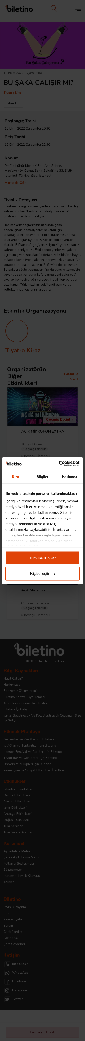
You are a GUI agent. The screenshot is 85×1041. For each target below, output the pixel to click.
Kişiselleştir (40, 573)
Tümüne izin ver (42, 558)
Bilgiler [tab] (43, 477)
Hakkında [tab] (69, 477)
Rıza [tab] (15, 477)
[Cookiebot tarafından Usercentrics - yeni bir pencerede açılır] (60, 463)
